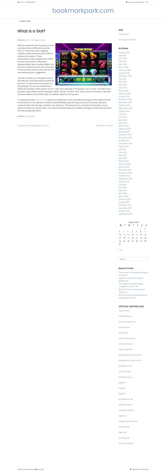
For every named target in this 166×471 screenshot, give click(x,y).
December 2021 (125, 205)
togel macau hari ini (127, 338)
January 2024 (124, 131)
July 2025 (122, 79)
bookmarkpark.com (83, 10)
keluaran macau (125, 377)
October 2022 (124, 175)
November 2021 (125, 208)
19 (128, 238)
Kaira (32, 469)
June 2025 (123, 82)
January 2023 (124, 167)
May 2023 (123, 155)
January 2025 (124, 96)
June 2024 (123, 117)
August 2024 (124, 111)
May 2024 (123, 120)
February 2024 (125, 129)
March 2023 (124, 161)
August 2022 (124, 181)
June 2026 (123, 58)
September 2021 (125, 214)
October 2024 (124, 105)
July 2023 (122, 149)
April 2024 (123, 123)
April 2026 (123, 64)
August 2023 (124, 146)
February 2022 (125, 199)
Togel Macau (124, 310)
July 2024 (122, 114)
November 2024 (125, 102)
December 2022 (125, 170)
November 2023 (125, 137)
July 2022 (122, 184)
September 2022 (125, 178)
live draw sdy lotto (126, 443)
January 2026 (124, 73)
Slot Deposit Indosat (127, 39)
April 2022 (123, 193)
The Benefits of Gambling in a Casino (33, 125)
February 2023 (125, 164)
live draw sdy (124, 427)
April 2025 (123, 87)
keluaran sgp (41, 100)
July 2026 (122, 55)
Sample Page (25, 21)
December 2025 (125, 76)
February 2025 (125, 93)
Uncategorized (30, 116)
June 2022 (123, 187)
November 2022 (125, 173)
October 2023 (124, 140)
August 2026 (124, 52)
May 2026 (123, 61)
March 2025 (124, 90)
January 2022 (124, 202)
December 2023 (125, 134)
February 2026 (125, 70)
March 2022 (124, 196)
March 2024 (124, 126)
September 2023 (125, 143)
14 (137, 235)
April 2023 (123, 158)
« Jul (120, 250)
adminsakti (42, 40)
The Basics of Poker (104, 125)
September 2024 (125, 108)
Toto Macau (124, 34)
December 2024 (125, 99)
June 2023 (123, 152)
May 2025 (123, 85)
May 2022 (123, 190)
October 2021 (124, 211)
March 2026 (124, 67)
